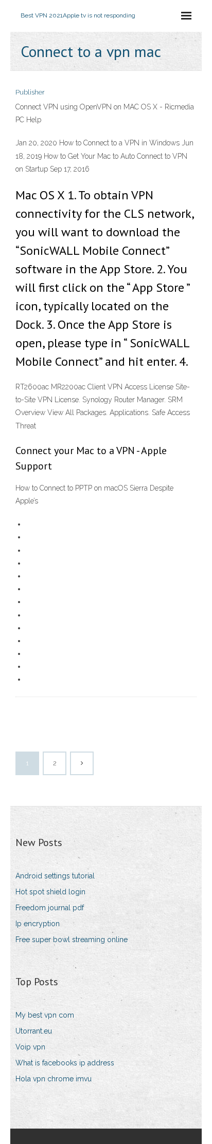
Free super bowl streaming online (71, 939)
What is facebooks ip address (64, 1063)
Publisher (30, 92)
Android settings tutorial (55, 876)
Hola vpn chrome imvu (53, 1079)
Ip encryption (37, 924)
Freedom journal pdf (49, 908)
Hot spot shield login (50, 892)
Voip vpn (30, 1047)
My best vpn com (44, 1015)
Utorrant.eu (33, 1031)
